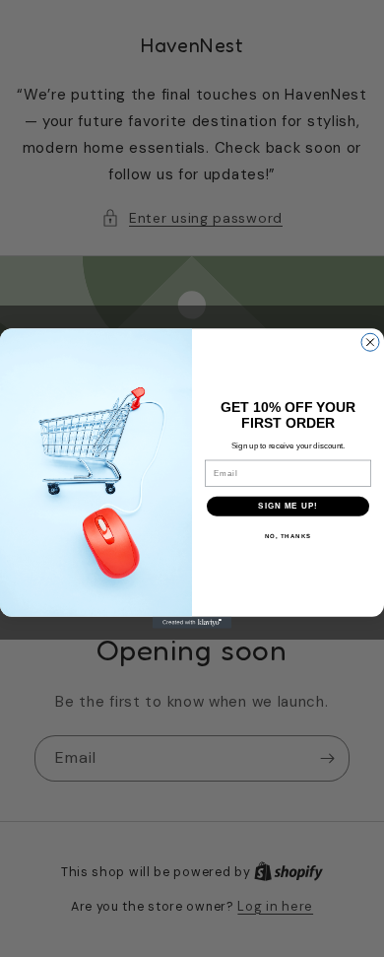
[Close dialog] (370, 342)
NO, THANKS (288, 535)
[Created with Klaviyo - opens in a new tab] (192, 623)
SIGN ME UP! (288, 506)
